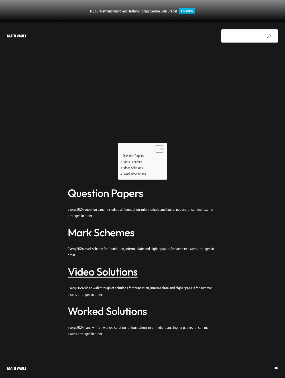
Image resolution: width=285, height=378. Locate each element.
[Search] (269, 36)
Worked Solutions (135, 174)
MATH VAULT (16, 35)
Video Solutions (133, 168)
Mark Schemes (132, 162)
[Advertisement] (142, 88)
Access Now (187, 11)
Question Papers (133, 156)
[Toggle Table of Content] (157, 149)
